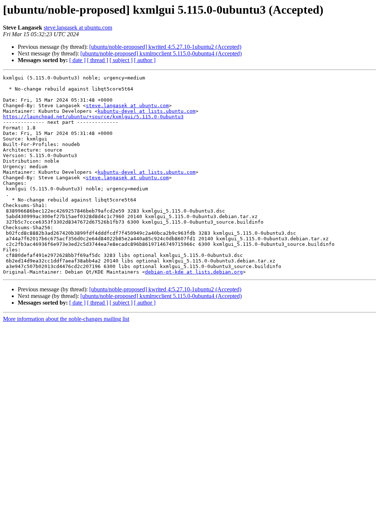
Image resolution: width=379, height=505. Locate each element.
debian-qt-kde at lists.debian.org (194, 272)
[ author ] (144, 60)
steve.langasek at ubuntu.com (78, 27)
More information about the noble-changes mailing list (66, 319)
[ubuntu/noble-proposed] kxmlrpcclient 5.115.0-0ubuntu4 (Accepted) (161, 53)
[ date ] (77, 60)
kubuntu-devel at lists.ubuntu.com (146, 111)
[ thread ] (97, 60)
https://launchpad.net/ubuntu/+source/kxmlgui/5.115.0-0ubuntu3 (93, 116)
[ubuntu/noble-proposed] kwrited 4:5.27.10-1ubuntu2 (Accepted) (165, 47)
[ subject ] (121, 60)
